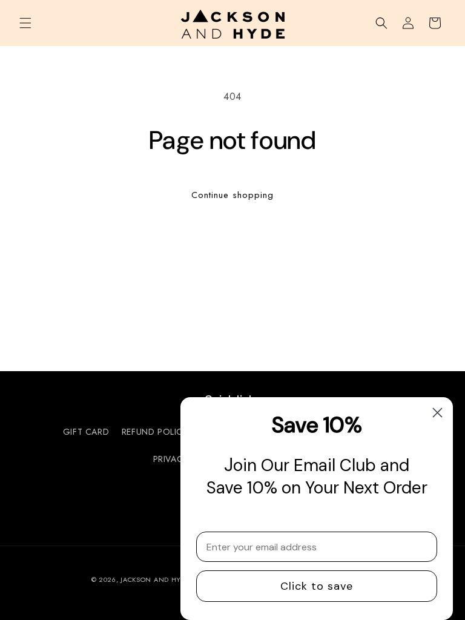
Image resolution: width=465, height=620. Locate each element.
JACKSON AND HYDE (155, 579)
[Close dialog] (437, 412)
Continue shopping (232, 195)
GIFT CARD (86, 432)
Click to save (316, 586)
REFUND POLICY (155, 432)
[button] (25, 23)
